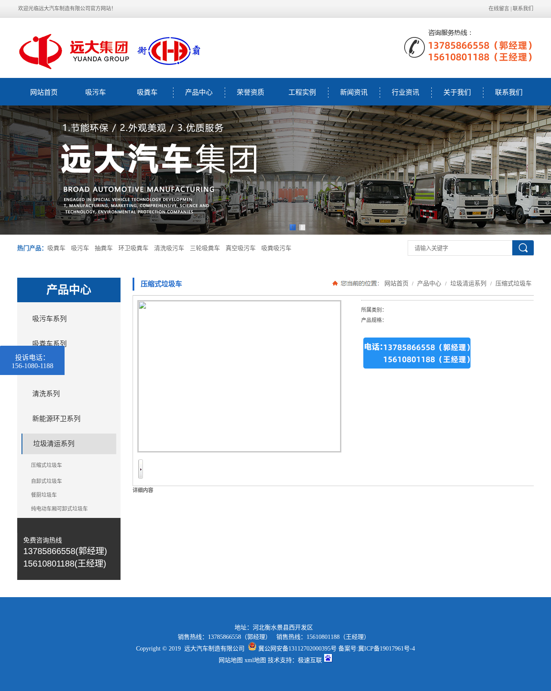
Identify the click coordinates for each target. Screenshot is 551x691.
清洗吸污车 (169, 248)
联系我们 (523, 9)
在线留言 (499, 9)
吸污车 (95, 92)
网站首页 (44, 92)
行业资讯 (405, 92)
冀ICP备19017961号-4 (386, 648)
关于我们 (457, 92)
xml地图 (255, 660)
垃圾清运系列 (468, 283)
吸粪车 (147, 92)
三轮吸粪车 (205, 248)
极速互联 (310, 660)
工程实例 (302, 92)
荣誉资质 (250, 92)
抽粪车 (104, 248)
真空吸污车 (241, 248)
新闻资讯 (354, 92)
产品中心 (199, 92)
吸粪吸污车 (276, 248)
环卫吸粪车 (133, 248)
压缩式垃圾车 (513, 283)
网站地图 (231, 660)
